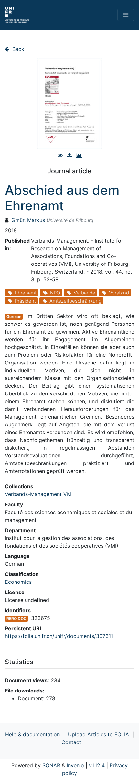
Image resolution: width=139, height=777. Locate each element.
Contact (71, 742)
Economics (18, 582)
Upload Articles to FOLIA (98, 734)
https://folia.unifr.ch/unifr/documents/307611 (59, 636)
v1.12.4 (97, 765)
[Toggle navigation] (125, 15)
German (13, 316)
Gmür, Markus (28, 220)
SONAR (51, 765)
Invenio (75, 765)
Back (17, 49)
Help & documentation (32, 734)
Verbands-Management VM (38, 494)
